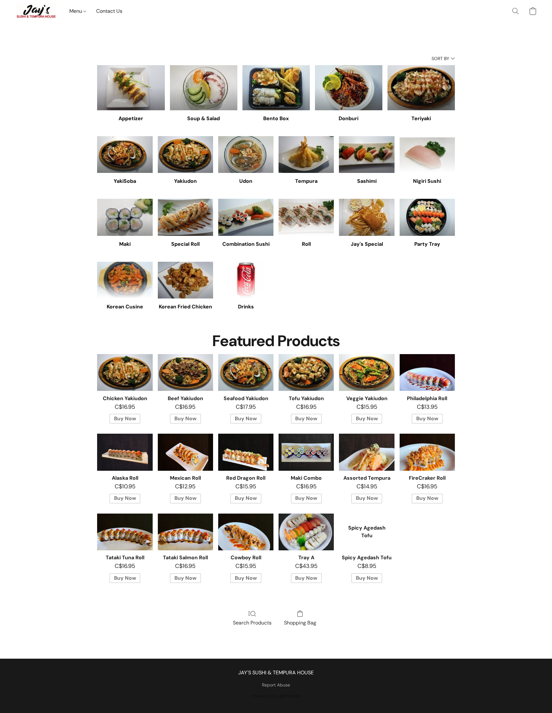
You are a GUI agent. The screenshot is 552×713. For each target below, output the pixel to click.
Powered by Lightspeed (276, 696)
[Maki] (124, 217)
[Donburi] (348, 87)
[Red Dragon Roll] (245, 452)
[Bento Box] (276, 87)
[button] (36, 11)
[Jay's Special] (366, 217)
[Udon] (245, 154)
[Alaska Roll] (124, 452)
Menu (76, 11)
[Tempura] (306, 154)
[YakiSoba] (124, 154)
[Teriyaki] (421, 87)
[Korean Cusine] (124, 280)
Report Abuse (276, 685)
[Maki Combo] (306, 452)
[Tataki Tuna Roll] (124, 532)
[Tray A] (306, 532)
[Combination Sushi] (245, 217)
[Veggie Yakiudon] (366, 372)
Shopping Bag (300, 622)
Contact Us (109, 11)
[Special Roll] (185, 217)
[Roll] (306, 217)
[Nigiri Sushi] (427, 154)
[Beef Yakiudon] (185, 372)
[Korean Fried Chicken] (185, 280)
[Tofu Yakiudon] (306, 372)
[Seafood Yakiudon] (245, 372)
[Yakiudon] (185, 154)
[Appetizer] (131, 87)
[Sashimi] (366, 154)
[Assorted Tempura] (366, 452)
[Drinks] (245, 280)
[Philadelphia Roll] (427, 372)
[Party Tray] (427, 217)
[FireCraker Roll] (427, 452)
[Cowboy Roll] (245, 532)
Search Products (252, 622)
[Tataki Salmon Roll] (185, 532)
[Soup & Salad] (203, 87)
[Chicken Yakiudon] (124, 372)
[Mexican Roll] (185, 452)
